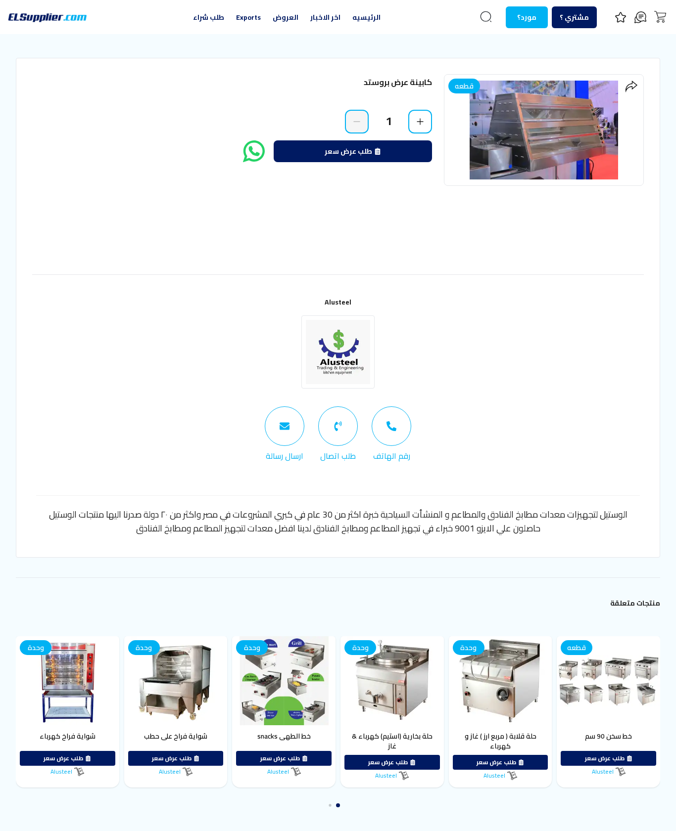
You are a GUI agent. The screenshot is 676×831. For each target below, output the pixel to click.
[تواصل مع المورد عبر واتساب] (254, 151)
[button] (345, 805)
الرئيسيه (366, 17)
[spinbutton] (388, 121)
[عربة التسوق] (660, 17)
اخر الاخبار (325, 17)
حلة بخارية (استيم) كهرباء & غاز (442, 741)
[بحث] (486, 17)
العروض (285, 17)
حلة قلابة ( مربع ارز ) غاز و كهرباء (550, 741)
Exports (248, 17)
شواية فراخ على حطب (225, 736)
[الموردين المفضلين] (620, 17)
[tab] (391, 434)
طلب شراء (208, 17)
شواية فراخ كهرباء (117, 736)
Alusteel (338, 302)
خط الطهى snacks (334, 736)
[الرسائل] (640, 17)
